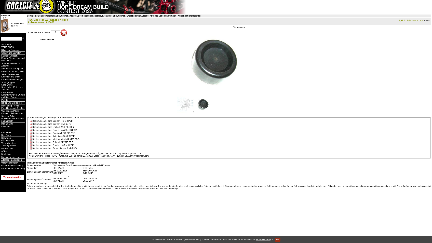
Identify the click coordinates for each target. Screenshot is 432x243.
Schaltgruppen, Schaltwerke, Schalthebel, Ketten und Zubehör (12, 86)
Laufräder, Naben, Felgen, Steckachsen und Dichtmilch (13, 58)
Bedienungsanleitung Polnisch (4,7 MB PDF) (52, 142)
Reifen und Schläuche (11, 103)
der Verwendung (263, 239)
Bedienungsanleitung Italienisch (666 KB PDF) (53, 136)
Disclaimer (6, 154)
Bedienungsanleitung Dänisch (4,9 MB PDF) (52, 121)
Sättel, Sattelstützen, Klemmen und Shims (10, 75)
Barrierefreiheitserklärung (13, 168)
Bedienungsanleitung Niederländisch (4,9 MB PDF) (55, 139)
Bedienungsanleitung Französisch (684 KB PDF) (54, 130)
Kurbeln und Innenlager (12, 79)
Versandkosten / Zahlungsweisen (9, 144)
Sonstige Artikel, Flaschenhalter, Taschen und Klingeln (12, 118)
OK (278, 239)
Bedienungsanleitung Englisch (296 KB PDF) (53, 127)
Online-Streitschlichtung (12, 166)
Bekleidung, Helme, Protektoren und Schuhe (12, 107)
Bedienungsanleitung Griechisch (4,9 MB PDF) (53, 133)
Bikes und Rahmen (10, 50)
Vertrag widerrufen (12, 177)
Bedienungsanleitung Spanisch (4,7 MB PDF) (53, 145)
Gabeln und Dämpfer (11, 53)
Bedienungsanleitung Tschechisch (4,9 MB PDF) (54, 148)
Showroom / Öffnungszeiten (8, 139)
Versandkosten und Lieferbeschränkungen (159, 188)
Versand (426, 21)
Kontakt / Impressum (10, 157)
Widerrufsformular (9, 163)
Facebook (5, 127)
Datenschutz (7, 148)
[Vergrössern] (239, 27)
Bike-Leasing (7, 124)
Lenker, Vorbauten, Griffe (12, 71)
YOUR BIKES (7, 47)
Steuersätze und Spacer (12, 69)
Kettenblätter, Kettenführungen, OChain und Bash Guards (13, 94)
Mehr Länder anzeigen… (38, 183)
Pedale (4, 100)
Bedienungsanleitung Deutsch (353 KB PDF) (52, 124)
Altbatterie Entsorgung (11, 160)
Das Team (6, 135)
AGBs (4, 151)
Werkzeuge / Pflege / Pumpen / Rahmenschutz (12, 112)
